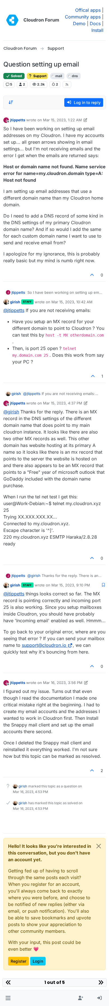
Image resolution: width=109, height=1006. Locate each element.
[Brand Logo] (12, 20)
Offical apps (88, 10)
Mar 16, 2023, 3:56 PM (62, 682)
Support (39, 76)
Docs (95, 23)
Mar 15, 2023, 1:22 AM (62, 120)
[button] (8, 998)
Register (18, 961)
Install (97, 30)
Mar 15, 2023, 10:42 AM (72, 302)
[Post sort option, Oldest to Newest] (11, 102)
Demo (79, 23)
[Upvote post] (92, 275)
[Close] (98, 846)
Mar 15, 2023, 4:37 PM (62, 403)
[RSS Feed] (67, 84)
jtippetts (17, 120)
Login (38, 961)
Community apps (83, 17)
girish (15, 302)
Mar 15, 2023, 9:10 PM (70, 585)
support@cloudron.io (44, 645)
